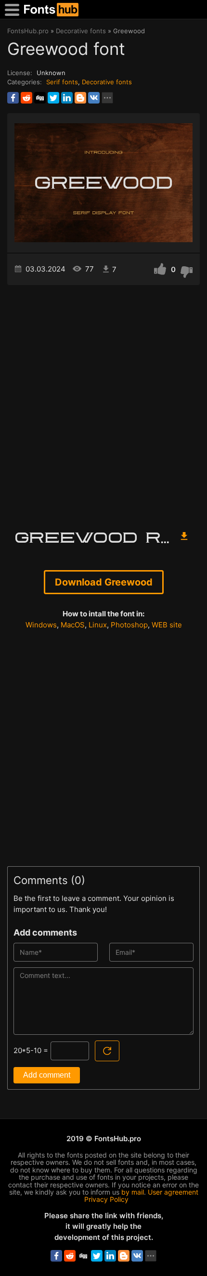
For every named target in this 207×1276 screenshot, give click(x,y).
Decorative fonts (107, 82)
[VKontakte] (94, 98)
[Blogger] (80, 98)
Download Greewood (104, 582)
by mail (132, 1192)
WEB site (167, 624)
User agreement (173, 1192)
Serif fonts (62, 82)
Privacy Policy (106, 1199)
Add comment (46, 1075)
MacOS (73, 624)
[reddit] (26, 98)
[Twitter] (53, 98)
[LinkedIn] (67, 98)
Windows (41, 624)
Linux (98, 624)
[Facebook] (13, 98)
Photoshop (129, 624)
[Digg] (40, 98)
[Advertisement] (103, 403)
